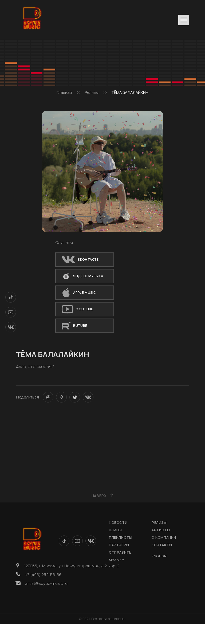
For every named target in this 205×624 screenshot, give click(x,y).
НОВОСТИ (118, 522)
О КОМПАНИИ (164, 537)
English (159, 556)
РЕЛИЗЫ (159, 522)
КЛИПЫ (115, 530)
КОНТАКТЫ (162, 545)
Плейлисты (120, 537)
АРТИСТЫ (161, 530)
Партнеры (119, 545)
